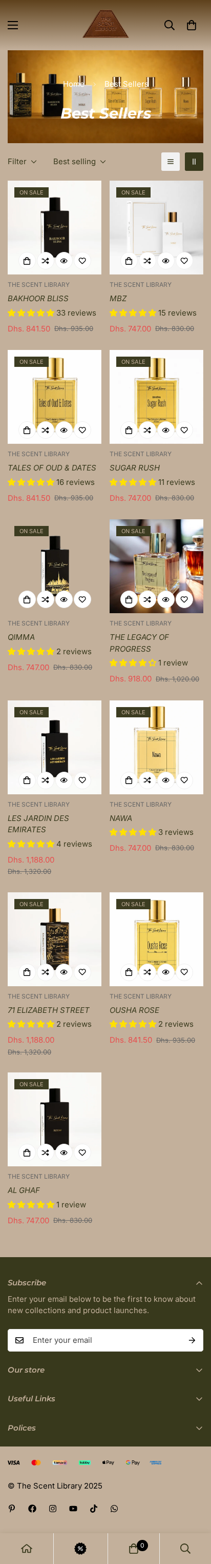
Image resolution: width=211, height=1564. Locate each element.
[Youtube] (73, 1508)
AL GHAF (24, 1190)
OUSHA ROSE (134, 1010)
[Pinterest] (12, 1508)
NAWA (121, 818)
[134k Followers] (53, 1508)
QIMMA (21, 637)
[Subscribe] (192, 1340)
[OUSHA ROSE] (156, 939)
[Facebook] (32, 1508)
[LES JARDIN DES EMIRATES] (54, 747)
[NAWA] (156, 747)
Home (74, 84)
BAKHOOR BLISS (38, 298)
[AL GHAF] (54, 1119)
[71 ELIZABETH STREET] (54, 939)
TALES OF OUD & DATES (52, 468)
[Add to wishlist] (82, 260)
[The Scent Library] (105, 25)
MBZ (118, 298)
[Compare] (45, 260)
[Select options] (27, 260)
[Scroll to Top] (192, 1509)
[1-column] (170, 161)
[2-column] (194, 161)
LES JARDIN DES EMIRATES (38, 824)
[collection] (80, 1548)
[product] (26, 1548)
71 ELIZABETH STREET (49, 1010)
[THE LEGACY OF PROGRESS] (156, 566)
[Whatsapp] (114, 1508)
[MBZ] (156, 228)
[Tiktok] (94, 1508)
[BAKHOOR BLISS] (54, 228)
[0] (191, 25)
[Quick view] (64, 260)
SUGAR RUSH (135, 468)
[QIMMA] (54, 566)
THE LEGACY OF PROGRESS (139, 643)
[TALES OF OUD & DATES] (54, 397)
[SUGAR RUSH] (156, 397)
